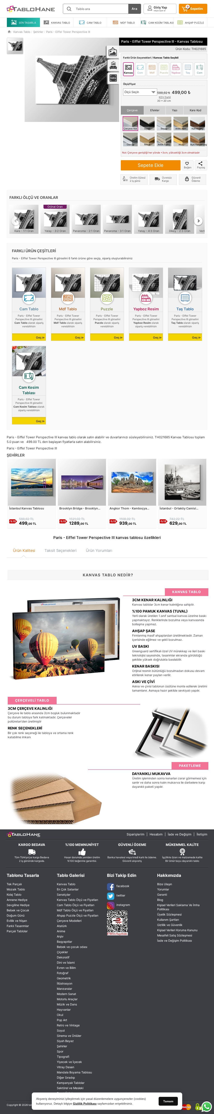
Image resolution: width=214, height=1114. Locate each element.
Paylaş (201, 167)
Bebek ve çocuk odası (72, 947)
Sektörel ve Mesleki (70, 1088)
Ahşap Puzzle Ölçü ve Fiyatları (77, 915)
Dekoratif (63, 957)
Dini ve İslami (66, 962)
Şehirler (62, 1046)
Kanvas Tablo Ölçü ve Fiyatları (77, 900)
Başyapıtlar (64, 941)
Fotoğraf (62, 973)
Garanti (162, 894)
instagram (123, 905)
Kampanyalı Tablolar (70, 1083)
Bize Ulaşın (164, 884)
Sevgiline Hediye (18, 905)
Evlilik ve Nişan (17, 920)
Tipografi (63, 1056)
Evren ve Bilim (66, 967)
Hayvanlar (64, 1009)
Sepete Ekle (150, 165)
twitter (120, 895)
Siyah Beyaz (65, 1041)
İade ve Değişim (179, 834)
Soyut (61, 1030)
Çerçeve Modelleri (69, 920)
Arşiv (60, 936)
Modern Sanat (66, 994)
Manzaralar (64, 988)
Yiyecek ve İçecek (69, 1062)
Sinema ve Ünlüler (69, 1035)
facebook (122, 886)
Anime (61, 931)
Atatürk (62, 926)
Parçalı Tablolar (17, 931)
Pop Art (62, 1020)
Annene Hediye (17, 900)
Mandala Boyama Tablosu (74, 1072)
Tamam (168, 1101)
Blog (160, 900)
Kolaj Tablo (14, 894)
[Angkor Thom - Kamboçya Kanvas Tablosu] (132, 482)
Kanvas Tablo (66, 884)
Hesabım (156, 834)
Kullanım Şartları (168, 919)
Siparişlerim (135, 834)
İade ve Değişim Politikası (174, 940)
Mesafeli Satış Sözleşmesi (174, 935)
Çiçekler (62, 952)
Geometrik (64, 978)
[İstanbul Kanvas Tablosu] (32, 482)
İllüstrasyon (64, 983)
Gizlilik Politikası (85, 1103)
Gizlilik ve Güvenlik (169, 925)
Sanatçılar (63, 894)
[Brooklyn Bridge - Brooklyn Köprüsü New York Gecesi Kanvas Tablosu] (82, 482)
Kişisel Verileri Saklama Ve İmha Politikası (178, 907)
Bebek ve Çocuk (18, 910)
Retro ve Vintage (68, 1025)
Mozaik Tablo (16, 889)
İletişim (202, 834)
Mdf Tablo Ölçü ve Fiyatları (75, 910)
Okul (60, 1015)
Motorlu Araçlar (67, 999)
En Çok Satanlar (68, 889)
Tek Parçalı (14, 884)
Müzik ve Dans (67, 1004)
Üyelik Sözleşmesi (169, 914)
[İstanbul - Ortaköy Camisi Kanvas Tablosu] (182, 482)
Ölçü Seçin (131, 92)
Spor (60, 1051)
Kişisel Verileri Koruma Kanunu (177, 930)
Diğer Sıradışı (66, 1077)
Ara (135, 9)
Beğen (187, 167)
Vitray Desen (65, 1067)
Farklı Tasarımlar (18, 926)
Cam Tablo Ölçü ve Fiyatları (75, 905)
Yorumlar (163, 889)
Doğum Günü (15, 915)
